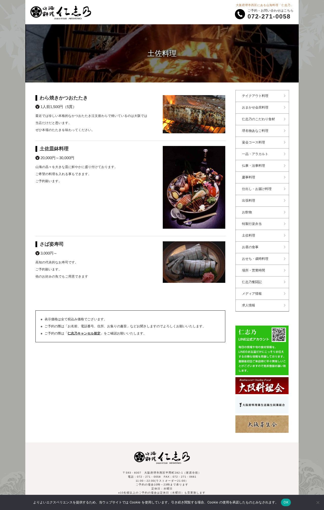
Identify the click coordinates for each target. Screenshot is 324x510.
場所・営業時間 (253, 270)
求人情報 (248, 305)
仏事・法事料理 (253, 165)
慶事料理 (248, 177)
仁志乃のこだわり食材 (258, 119)
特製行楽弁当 (252, 224)
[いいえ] (317, 502)
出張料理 (248, 200)
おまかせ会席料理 (255, 107)
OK (286, 502)
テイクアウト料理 (255, 96)
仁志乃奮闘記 (252, 282)
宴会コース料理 (253, 142)
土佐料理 (248, 235)
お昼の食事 (250, 247)
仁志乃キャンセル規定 (84, 333)
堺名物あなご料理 (255, 131)
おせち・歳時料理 (255, 259)
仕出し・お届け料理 (257, 189)
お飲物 (247, 212)
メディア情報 (252, 293)
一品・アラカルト (255, 154)
